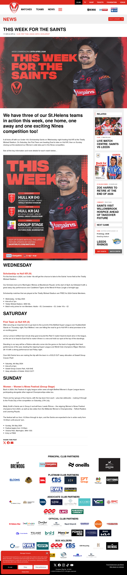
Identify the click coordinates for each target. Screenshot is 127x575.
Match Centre (115, 251)
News (51, 9)
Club (78, 2)
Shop (91, 2)
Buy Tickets (101, 251)
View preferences (40, 567)
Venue (122, 2)
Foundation (112, 2)
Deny (25, 567)
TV (85, 2)
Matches (26, 9)
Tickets (100, 2)
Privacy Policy (25, 571)
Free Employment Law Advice (115, 565)
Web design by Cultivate (117, 567)
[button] (47, 553)
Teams (40, 9)
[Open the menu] (60, 10)
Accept (10, 567)
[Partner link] (17, 465)
